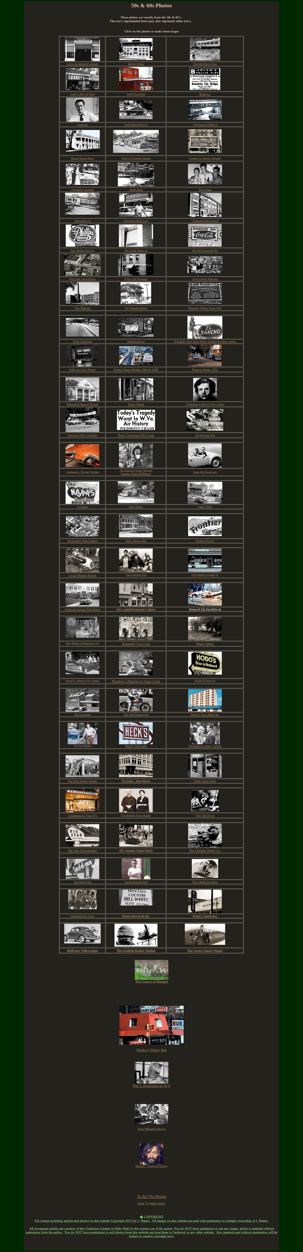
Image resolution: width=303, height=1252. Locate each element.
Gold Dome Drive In (135, 124)
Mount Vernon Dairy (82, 158)
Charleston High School (205, 220)
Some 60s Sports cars (205, 472)
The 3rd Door (205, 815)
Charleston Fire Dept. (82, 916)
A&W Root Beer (135, 94)
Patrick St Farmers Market (136, 158)
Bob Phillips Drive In (82, 250)
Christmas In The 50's (82, 815)
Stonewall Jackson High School (82, 609)
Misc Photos (136, 506)
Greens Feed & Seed (135, 881)
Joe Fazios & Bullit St (205, 124)
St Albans (82, 506)
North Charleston (82, 341)
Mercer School (136, 63)
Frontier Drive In (205, 540)
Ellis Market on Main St (205, 575)
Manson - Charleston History (152, 1166)
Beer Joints (205, 189)
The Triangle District (135, 308)
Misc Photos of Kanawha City (82, 643)
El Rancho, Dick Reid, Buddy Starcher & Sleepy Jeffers (205, 341)
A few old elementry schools (82, 63)
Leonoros (82, 124)
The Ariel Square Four (135, 714)
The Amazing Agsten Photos (136, 850)
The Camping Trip (136, 575)
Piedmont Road (135, 341)
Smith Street (136, 189)
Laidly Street (205, 506)
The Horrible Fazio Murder (136, 815)
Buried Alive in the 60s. (136, 916)
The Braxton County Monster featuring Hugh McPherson (136, 472)
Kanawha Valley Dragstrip (82, 435)
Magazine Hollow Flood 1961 (205, 308)
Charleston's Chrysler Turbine (82, 472)
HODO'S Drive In (205, 680)
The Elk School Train (205, 63)
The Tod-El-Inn (82, 881)
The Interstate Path (205, 435)
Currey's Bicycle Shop (82, 94)
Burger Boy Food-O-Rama (82, 540)
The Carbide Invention (204, 881)
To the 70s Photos (151, 1196)
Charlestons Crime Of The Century (205, 404)
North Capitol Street (205, 781)
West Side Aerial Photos (82, 279)
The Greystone (82, 714)
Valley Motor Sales (135, 540)
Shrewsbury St (82, 220)
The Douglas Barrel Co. (205, 850)
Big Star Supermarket (82, 850)
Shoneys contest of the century (82, 680)
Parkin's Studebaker (205, 916)
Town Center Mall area (205, 279)
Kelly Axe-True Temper (82, 369)
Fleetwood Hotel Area (136, 220)
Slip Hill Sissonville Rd (205, 250)
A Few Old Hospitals (136, 279)
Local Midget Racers (82, 575)
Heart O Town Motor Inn (205, 714)
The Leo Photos (82, 745)
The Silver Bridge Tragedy (82, 781)
